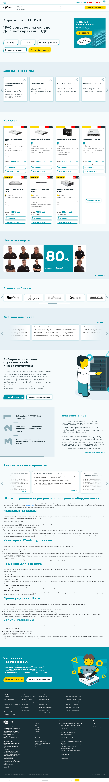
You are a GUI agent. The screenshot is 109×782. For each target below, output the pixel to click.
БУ (33, 504)
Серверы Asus (25, 707)
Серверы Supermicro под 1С (46, 707)
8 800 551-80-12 (65, 754)
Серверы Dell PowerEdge (27, 702)
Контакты (37, 731)
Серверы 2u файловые (72, 710)
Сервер (11, 42)
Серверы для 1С (8, 696)
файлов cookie (45, 780)
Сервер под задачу (15, 50)
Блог (36, 725)
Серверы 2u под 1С (44, 699)
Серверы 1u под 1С (44, 696)
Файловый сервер (9, 699)
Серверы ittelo (25, 710)
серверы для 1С (30, 505)
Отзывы (37, 727)
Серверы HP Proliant (26, 699)
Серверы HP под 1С (44, 710)
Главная (37, 723)
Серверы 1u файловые (72, 707)
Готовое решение (48, 42)
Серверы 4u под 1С (44, 704)
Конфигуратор (41, 50)
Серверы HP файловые (72, 704)
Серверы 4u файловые (72, 713)
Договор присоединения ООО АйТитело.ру (42, 744)
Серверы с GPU (8, 711)
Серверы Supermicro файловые (75, 702)
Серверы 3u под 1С (44, 702)
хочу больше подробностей (94, 452)
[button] (107, 90)
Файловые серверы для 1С (73, 699)
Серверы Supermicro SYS (28, 696)
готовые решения (97, 516)
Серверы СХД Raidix (9, 714)
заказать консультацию (39, 397)
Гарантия (37, 733)
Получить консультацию (95, 7)
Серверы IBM (24, 704)
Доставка (37, 729)
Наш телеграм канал (100, 726)
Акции (36, 735)
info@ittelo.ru (81, 2)
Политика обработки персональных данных (40, 740)
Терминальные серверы (10, 702)
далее (24, 491)
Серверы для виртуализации (12, 704)
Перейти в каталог (93, 200)
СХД (28, 42)
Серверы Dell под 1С (44, 713)
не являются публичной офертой (18, 774)
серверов (23, 504)
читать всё (99, 322)
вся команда (99, 275)
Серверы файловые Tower (73, 696)
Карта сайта (38, 737)
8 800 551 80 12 (93, 2)
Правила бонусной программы (43, 746)
